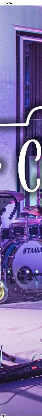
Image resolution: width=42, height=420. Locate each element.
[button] (2, 2)
